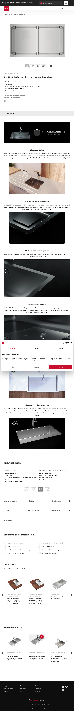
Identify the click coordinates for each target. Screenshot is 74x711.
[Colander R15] (59, 584)
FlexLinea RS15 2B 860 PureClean (14, 653)
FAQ (21, 691)
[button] (51, 3)
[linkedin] (62, 690)
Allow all (60, 367)
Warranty (6, 691)
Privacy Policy (36, 704)
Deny (13, 367)
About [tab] (61, 348)
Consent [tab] (13, 348)
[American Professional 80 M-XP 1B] (59, 642)
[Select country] (65, 8)
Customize (36, 367)
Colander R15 (55, 594)
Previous (2, 595)
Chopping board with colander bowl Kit (14, 595)
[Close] (70, 3)
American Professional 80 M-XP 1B (58, 653)
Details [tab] (37, 348)
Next (48, 66)
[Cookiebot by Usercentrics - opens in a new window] (64, 343)
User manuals (24, 688)
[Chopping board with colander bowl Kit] (15, 584)
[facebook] (62, 686)
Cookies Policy (46, 704)
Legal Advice (26, 704)
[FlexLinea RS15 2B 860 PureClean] (15, 642)
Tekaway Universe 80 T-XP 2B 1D (36, 653)
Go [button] (66, 3)
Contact (37, 691)
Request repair (8, 688)
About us (38, 688)
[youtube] (66, 686)
